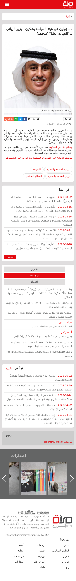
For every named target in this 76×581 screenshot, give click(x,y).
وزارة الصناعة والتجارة (58, 169)
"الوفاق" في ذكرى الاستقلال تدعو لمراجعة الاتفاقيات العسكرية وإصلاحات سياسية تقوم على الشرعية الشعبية (41, 220)
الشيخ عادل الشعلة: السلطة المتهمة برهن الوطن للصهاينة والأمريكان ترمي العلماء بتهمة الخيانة (40, 209)
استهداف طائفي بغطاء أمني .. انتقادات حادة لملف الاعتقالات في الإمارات (38, 407)
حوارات (65, 561)
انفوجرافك (39, 561)
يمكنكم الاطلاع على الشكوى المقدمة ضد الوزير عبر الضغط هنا (39, 157)
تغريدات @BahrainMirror (58, 441)
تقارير (34, 269)
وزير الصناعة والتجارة (59, 176)
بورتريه (41, 556)
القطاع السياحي (33, 176)
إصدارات (18, 455)
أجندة (21, 545)
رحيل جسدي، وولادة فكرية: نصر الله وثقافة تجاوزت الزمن (42, 334)
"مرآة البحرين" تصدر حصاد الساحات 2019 (60, 470)
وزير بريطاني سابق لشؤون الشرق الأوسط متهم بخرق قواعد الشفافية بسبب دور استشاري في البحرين (41, 344)
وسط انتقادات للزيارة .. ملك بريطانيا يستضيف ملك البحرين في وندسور (39, 354)
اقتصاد (34, 281)
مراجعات (19, 556)
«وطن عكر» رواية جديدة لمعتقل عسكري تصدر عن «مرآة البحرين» (33, 472)
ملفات (42, 567)
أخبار (67, 16)
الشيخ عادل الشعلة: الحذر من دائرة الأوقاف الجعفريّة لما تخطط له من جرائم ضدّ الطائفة (41, 199)
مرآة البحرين (68, 4)
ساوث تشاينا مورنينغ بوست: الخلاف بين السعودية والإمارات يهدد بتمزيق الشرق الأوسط (38, 305)
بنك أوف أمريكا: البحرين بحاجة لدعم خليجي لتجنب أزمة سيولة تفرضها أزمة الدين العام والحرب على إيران (38, 246)
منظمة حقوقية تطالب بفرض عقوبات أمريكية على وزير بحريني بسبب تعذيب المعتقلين (40, 315)
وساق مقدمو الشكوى (60, 147)
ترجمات (34, 275)
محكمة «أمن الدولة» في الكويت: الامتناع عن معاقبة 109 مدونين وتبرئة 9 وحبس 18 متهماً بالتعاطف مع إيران (39, 397)
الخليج (9, 368)
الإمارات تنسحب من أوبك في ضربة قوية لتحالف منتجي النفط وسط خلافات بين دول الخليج (39, 387)
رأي (67, 567)
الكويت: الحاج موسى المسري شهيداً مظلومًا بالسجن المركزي (41, 378)
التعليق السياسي (61, 550)
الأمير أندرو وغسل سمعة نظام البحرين (52, 324)
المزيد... (10, 256)
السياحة (37, 169)
